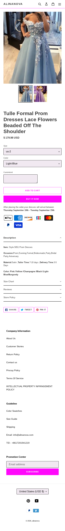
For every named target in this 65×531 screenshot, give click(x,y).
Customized (8, 172)
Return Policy (13, 354)
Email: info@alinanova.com (19, 435)
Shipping (10, 427)
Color (5, 158)
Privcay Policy (13, 370)
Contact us (11, 362)
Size (5, 146)
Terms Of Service (15, 378)
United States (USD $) (31, 491)
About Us (10, 338)
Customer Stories (15, 346)
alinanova (13, 3)
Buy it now (32, 199)
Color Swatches (14, 411)
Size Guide (11, 419)
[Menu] (59, 4)
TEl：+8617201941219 (18, 443)
